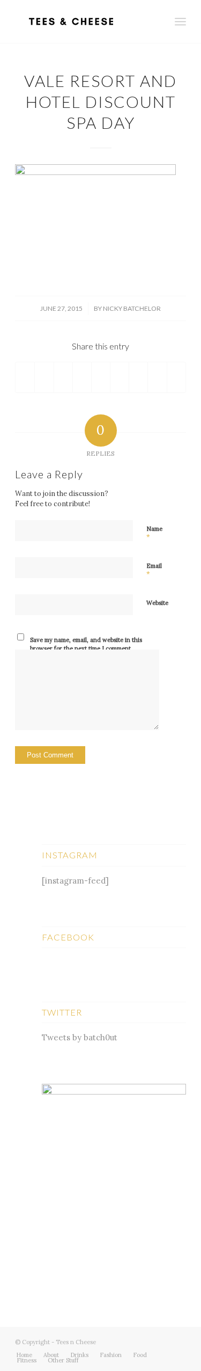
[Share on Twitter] (44, 377)
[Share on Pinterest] (82, 377)
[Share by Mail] (176, 377)
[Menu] (180, 21)
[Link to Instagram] (178, 1341)
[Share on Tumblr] (119, 377)
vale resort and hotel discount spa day (100, 101)
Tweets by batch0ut (79, 1037)
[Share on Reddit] (157, 377)
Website (157, 603)
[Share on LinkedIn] (101, 377)
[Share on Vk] (138, 377)
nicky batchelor (132, 308)
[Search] (156, 21)
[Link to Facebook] (162, 1341)
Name (154, 533)
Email (154, 570)
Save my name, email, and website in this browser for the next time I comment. (86, 644)
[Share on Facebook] (25, 377)
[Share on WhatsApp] (63, 377)
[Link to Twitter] (146, 1341)
